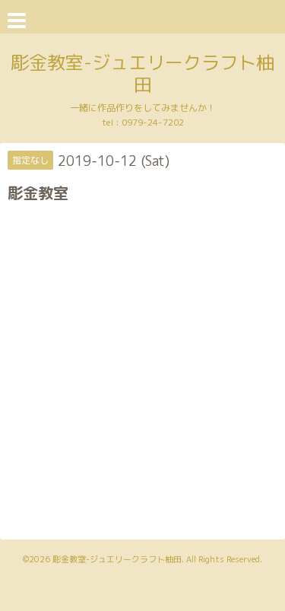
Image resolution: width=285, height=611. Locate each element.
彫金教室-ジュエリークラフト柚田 (142, 73)
